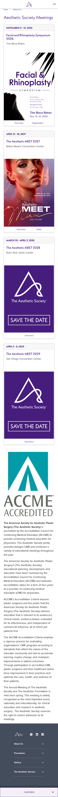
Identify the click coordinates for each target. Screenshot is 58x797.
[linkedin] (37, 733)
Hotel (38, 229)
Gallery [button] (17, 762)
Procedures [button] (19, 753)
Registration (37, 123)
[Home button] (29, 4)
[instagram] (31, 733)
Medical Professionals (21, 9)
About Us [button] (18, 743)
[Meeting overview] (29, 86)
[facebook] (42, 733)
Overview (19, 123)
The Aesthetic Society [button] (24, 771)
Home (6, 9)
